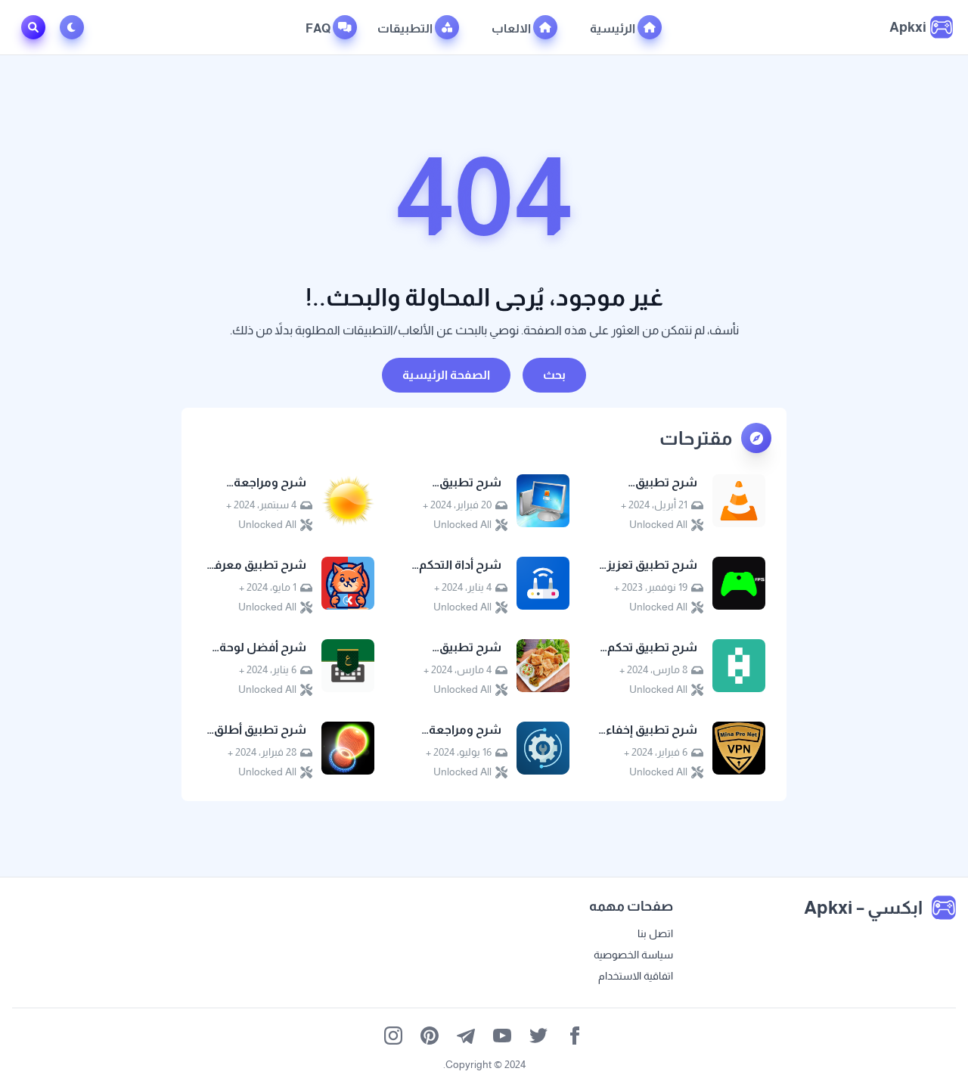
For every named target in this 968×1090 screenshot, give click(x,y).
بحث (554, 374)
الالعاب (512, 28)
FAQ (319, 28)
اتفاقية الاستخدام (635, 976)
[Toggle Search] (33, 27)
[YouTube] (502, 1035)
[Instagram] (393, 1035)
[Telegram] (466, 1035)
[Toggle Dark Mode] (75, 27)
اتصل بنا (655, 933)
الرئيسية (614, 28)
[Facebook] (575, 1035)
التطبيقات (406, 28)
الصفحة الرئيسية (446, 374)
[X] (538, 1035)
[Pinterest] (429, 1035)
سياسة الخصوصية (633, 955)
